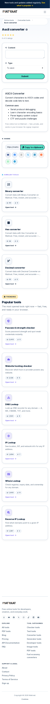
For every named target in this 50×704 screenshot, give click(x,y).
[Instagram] (24, 617)
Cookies (24, 699)
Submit (25, 76)
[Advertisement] (25, 567)
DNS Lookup (11, 404)
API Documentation (11, 643)
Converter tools (24, 20)
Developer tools (34, 643)
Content (11, 48)
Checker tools (33, 627)
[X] (19, 617)
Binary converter (14, 191)
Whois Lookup (12, 481)
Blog (4, 635)
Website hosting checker (18, 366)
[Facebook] (14, 617)
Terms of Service (10, 679)
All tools (5, 627)
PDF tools (6, 631)
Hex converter (13, 229)
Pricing (5, 639)
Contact (5, 672)
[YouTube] (9, 617)
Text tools (31, 631)
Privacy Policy (8, 675)
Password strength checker (20, 328)
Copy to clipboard (33, 147)
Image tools (32, 647)
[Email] (38, 617)
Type (9, 63)
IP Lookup (10, 442)
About (4, 668)
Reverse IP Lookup (15, 519)
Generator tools (34, 639)
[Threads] (4, 617)
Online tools (9, 20)
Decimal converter (15, 267)
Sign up (5, 683)
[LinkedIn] (33, 617)
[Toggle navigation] (45, 12)
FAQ (3, 647)
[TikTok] (28, 617)
